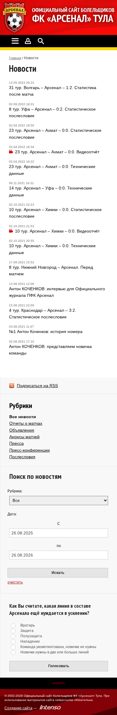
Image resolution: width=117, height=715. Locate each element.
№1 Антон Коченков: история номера (45, 331)
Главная (15, 58)
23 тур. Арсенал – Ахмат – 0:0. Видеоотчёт (57, 151)
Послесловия (22, 456)
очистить (15, 582)
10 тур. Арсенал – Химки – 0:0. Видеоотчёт (57, 231)
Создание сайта (18, 708)
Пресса (16, 443)
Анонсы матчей (24, 436)
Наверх (58, 683)
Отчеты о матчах (25, 423)
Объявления (21, 430)
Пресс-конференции (29, 450)
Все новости (22, 416)
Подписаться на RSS (37, 385)
